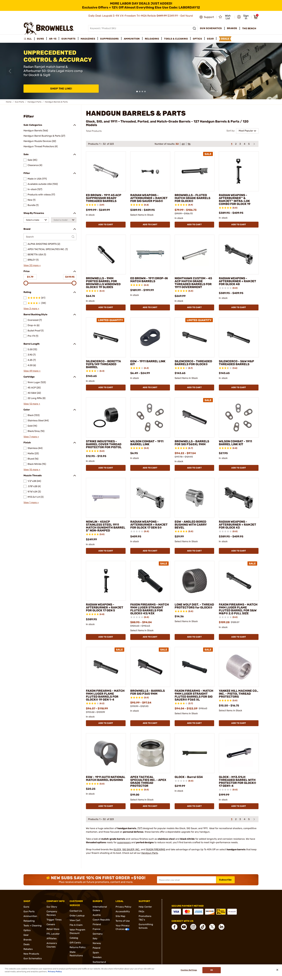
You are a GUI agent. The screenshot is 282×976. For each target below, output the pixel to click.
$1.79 (30, 276)
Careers (51, 924)
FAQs (141, 911)
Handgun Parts (34, 102)
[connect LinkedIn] (221, 927)
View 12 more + (32, 403)
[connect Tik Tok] (203, 927)
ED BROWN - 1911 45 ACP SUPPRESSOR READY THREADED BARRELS (103, 198)
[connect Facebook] (174, 927)
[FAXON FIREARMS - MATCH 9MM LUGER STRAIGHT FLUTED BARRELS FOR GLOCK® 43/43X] (150, 581)
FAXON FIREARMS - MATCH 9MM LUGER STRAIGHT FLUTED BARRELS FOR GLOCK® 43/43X (149, 609)
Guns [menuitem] (40, 38)
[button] (243, 17)
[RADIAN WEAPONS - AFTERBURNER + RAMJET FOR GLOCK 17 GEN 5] (106, 581)
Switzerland (99, 962)
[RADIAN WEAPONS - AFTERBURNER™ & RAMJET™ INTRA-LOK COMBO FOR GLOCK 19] (239, 171)
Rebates (28, 949)
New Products (31, 953)
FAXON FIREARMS (155, 849)
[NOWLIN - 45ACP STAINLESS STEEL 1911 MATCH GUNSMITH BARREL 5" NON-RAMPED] (106, 498)
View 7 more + (31, 436)
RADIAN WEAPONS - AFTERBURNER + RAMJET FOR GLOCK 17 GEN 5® (149, 524)
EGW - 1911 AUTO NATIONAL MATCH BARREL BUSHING (105, 778)
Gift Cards (75, 942)
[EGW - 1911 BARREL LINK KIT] (150, 337)
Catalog (74, 937)
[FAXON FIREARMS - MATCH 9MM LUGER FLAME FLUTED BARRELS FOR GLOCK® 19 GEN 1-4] (106, 667)
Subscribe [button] (225, 879)
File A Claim (76, 925)
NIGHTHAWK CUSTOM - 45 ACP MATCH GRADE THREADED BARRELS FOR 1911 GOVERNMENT (193, 283)
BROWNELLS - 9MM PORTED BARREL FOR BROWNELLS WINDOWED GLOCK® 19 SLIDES (103, 283)
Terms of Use (123, 920)
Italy (95, 938)
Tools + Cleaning (33, 925)
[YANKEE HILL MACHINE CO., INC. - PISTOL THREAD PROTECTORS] (239, 667)
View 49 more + (32, 370)
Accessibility (123, 911)
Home (8, 102)
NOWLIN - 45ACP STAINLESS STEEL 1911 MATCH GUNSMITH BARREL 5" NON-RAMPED (105, 526)
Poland (96, 947)
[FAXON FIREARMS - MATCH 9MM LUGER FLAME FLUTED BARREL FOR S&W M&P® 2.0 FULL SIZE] (239, 581)
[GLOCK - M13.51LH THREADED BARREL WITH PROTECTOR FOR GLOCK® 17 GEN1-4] (239, 753)
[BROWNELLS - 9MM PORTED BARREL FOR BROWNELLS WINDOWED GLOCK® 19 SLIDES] (106, 255)
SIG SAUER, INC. (131, 849)
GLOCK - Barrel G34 (189, 776)
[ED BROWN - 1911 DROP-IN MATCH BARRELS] (150, 255)
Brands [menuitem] (232, 28)
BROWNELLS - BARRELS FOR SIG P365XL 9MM (192, 443)
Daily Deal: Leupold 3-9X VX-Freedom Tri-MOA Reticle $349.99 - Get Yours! (140, 15)
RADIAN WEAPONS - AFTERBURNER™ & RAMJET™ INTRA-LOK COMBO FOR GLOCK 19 (234, 199)
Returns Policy (78, 947)
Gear (26, 935)
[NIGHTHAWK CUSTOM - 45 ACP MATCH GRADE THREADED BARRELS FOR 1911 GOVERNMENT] (195, 255)
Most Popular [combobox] (246, 130)
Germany (98, 933)
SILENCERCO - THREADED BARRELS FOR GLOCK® (193, 363)
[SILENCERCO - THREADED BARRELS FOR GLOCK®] (195, 337)
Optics (27, 930)
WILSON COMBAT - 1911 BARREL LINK (146, 443)
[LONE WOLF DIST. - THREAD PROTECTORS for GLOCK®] (195, 581)
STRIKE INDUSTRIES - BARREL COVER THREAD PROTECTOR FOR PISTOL (104, 444)
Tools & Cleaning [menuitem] (176, 38)
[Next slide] (272, 71)
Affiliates (52, 938)
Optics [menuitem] (197, 38)
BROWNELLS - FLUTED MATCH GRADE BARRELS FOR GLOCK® (192, 198)
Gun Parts (19, 102)
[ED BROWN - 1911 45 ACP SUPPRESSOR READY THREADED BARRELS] (106, 171)
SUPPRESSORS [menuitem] (109, 38)
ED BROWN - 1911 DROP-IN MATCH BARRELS (149, 280)
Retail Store (53, 929)
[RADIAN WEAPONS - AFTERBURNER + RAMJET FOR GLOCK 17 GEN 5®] (150, 498)
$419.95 (69, 276)
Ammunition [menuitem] (132, 38)
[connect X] (212, 927)
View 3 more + (31, 308)
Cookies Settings (189, 970)
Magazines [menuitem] (88, 38)
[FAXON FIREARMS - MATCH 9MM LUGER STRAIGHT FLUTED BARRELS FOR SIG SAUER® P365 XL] (195, 667)
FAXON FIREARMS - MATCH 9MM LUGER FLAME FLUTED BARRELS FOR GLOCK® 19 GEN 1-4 (105, 695)
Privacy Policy (123, 906)
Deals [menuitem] (225, 38)
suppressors (124, 842)
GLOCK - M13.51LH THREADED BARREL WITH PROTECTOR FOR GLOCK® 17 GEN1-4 (237, 781)
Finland (97, 924)
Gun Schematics (33, 958)
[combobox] (36, 220)
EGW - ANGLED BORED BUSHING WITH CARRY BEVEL (191, 524)
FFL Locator (53, 933)
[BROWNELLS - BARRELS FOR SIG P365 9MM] (150, 667)
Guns (26, 906)
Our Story (52, 906)
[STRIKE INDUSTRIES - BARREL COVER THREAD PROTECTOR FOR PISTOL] (106, 417)
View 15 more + (32, 469)
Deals (27, 944)
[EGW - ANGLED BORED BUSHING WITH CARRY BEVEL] (195, 498)
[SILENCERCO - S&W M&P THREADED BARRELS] (239, 337)
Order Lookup (77, 915)
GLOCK (117, 849)
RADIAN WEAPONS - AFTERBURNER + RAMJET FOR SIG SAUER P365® (149, 198)
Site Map (120, 916)
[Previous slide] (10, 71)
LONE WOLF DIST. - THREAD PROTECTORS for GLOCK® (194, 606)
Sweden (97, 957)
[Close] (277, 970)
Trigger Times (54, 919)
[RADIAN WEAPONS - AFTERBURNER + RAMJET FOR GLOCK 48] (239, 255)
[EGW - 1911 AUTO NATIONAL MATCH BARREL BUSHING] (106, 753)
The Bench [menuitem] (249, 28)
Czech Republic (101, 919)
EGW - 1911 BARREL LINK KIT (147, 363)
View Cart (75, 920)
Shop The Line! (61, 88)
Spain (96, 952)
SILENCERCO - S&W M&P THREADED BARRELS (236, 363)
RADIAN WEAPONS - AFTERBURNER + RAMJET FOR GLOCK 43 (237, 524)
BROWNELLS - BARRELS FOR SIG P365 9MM (147, 692)
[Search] (194, 28)
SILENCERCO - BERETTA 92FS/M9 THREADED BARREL (103, 364)
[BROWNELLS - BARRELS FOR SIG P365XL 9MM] (195, 417)
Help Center (145, 906)
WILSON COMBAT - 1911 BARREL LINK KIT (235, 443)
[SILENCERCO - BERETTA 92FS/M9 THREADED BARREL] (106, 337)
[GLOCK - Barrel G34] (195, 753)
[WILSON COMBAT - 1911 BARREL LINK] (150, 417)
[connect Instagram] (193, 927)
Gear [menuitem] (210, 38)
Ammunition (30, 916)
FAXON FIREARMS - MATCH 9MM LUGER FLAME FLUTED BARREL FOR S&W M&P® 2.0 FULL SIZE (238, 609)
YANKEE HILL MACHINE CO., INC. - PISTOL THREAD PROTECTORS (238, 693)
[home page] (49, 28)
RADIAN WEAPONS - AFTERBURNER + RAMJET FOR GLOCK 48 (237, 281)
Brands (28, 939)
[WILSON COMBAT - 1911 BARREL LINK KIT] (239, 417)
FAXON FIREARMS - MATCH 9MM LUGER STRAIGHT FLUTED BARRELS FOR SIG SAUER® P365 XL (194, 695)
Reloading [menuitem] (152, 38)
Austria (97, 915)
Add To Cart (105, 224)
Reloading (29, 920)
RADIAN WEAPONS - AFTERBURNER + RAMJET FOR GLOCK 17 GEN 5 (104, 607)
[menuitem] (29, 39)
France (96, 929)
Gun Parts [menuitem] (68, 38)
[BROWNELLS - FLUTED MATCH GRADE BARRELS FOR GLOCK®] (195, 171)
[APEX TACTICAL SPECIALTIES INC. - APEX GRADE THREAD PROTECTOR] (150, 753)
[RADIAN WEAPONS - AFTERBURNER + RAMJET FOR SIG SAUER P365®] (150, 171)
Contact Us (76, 910)
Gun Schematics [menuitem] (211, 28)
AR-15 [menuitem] (53, 38)
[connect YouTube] (184, 927)
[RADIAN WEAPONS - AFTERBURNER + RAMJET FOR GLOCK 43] (239, 498)
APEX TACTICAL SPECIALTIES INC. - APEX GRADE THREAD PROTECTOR (148, 781)
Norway (97, 943)
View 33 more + (32, 265)
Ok (211, 970)
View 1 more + (31, 502)
